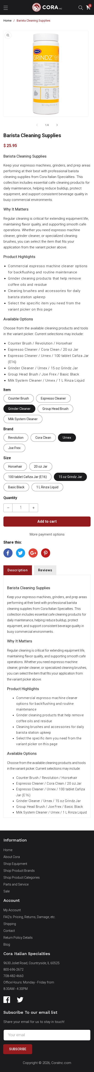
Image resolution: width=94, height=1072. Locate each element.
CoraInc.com (61, 1063)
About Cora (11, 857)
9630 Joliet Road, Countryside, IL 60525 (31, 963)
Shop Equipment (15, 864)
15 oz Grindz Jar (70, 477)
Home (7, 20)
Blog (6, 944)
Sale (6, 891)
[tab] (17, 570)
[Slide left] (37, 125)
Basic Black (16, 487)
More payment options (47, 534)
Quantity (10, 498)
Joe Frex (14, 448)
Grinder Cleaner (19, 409)
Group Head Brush (55, 409)
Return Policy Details (18, 937)
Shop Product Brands (19, 870)
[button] (6, 7)
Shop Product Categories (21, 877)
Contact (9, 931)
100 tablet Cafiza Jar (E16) (27, 477)
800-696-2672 (13, 969)
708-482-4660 (13, 976)
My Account (12, 910)
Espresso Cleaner (53, 398)
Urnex (67, 437)
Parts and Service (16, 884)
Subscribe (17, 1049)
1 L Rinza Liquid (47, 487)
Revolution (16, 437)
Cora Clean (43, 437)
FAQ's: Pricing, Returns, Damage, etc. (29, 917)
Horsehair (15, 466)
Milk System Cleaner (23, 419)
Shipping (9, 924)
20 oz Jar (40, 466)
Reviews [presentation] (45, 570)
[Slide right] (57, 125)
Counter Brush (18, 398)
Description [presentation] (18, 570)
